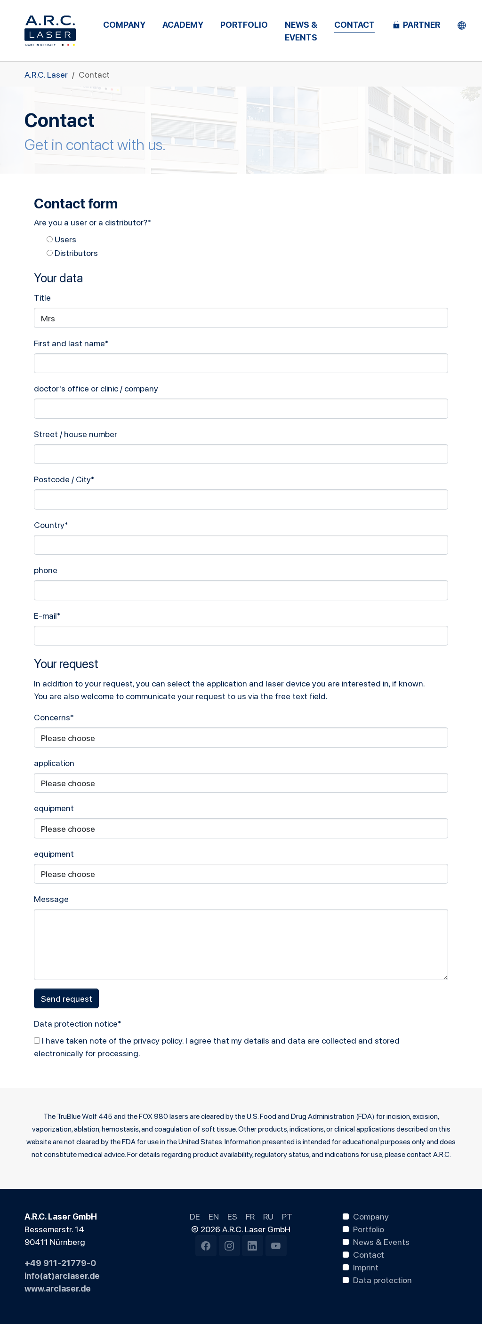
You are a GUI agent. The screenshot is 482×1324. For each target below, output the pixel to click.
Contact (368, 1253)
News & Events (381, 1241)
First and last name (71, 342)
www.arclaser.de (57, 1288)
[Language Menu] (462, 24)
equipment (54, 807)
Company (371, 1215)
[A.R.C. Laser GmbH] (50, 30)
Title (42, 297)
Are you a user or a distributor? (92, 221)
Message (51, 898)
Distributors (75, 252)
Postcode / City (64, 478)
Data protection (382, 1279)
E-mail (47, 615)
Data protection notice (77, 1023)
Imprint (365, 1266)
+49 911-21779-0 (60, 1262)
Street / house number (75, 433)
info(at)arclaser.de (62, 1275)
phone (45, 569)
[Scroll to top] (460, 1302)
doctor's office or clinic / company (96, 388)
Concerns (54, 716)
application (54, 762)
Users (64, 238)
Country (51, 524)
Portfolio (368, 1228)
